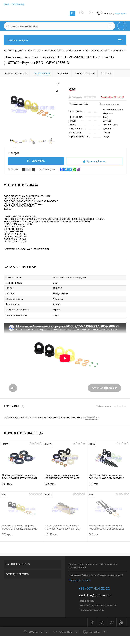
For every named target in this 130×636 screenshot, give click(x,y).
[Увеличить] (32, 107)
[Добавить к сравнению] (57, 91)
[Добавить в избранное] (57, 84)
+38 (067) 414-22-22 (94, 588)
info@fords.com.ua (99, 595)
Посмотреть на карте (80, 580)
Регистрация (17, 4)
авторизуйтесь (92, 417)
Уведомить (38, 161)
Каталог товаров (18, 40)
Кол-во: (15, 169)
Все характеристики (109, 104)
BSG (105, 117)
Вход (6, 4)
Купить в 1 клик (96, 161)
